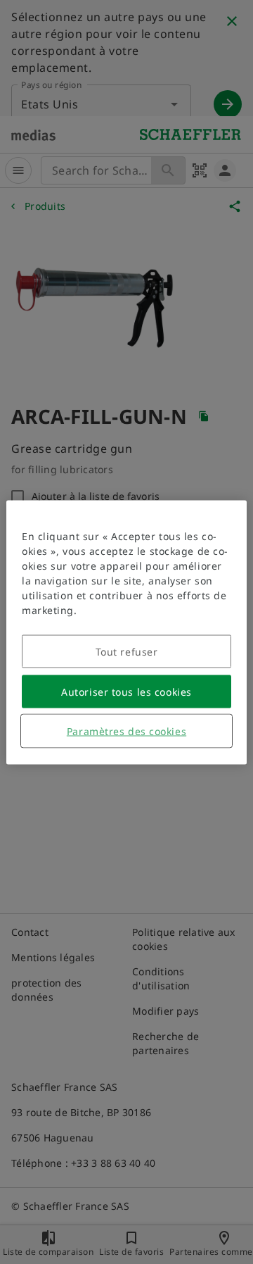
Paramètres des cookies (126, 730)
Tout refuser (127, 651)
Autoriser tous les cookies (126, 691)
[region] (126, 632)
